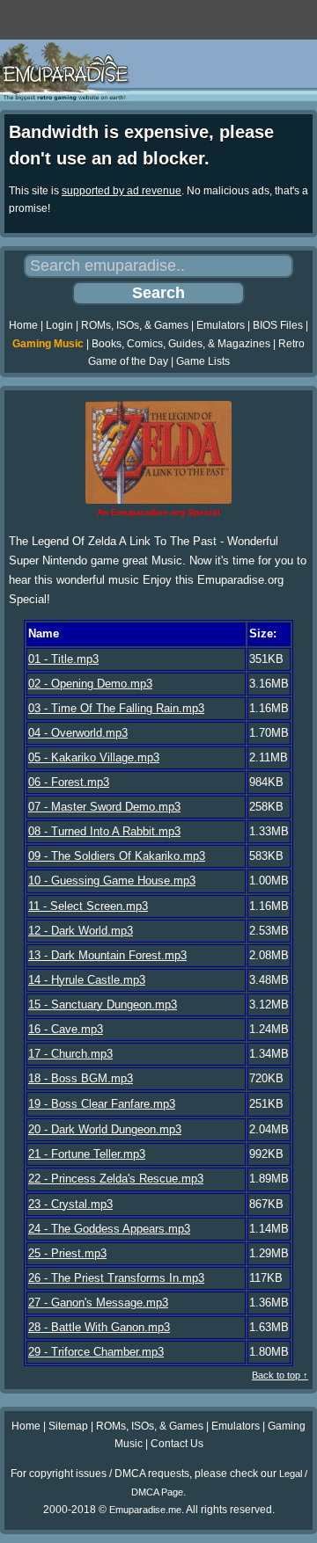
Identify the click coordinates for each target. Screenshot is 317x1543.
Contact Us (177, 1443)
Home (23, 325)
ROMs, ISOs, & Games (134, 325)
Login (59, 325)
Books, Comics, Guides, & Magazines (181, 344)
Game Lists (203, 361)
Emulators (220, 325)
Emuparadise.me (145, 1509)
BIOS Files (278, 325)
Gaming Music (48, 344)
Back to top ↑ (280, 1375)
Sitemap (68, 1426)
